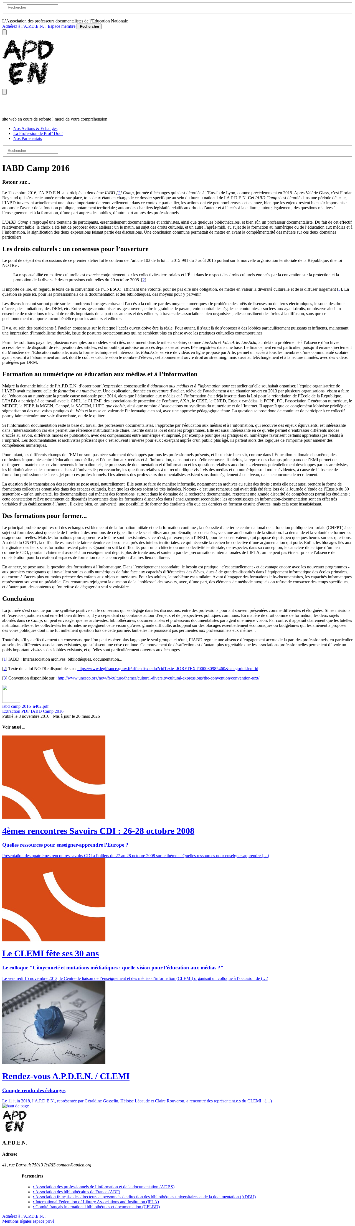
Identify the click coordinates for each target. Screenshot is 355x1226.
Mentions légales (17, 1221)
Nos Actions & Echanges (35, 128)
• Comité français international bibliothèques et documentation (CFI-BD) (96, 1206)
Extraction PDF (16, 711)
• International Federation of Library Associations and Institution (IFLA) (96, 1201)
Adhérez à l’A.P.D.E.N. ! (24, 26)
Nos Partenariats (27, 138)
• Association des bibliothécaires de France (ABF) (76, 1191)
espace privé (43, 1221)
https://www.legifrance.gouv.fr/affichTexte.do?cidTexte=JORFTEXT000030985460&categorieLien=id (167, 668)
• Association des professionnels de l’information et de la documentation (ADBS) (103, 1186)
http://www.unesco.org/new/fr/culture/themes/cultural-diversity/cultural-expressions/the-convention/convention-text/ (158, 678)
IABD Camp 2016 (47, 711)
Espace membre (61, 26)
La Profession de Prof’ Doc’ (38, 133)
